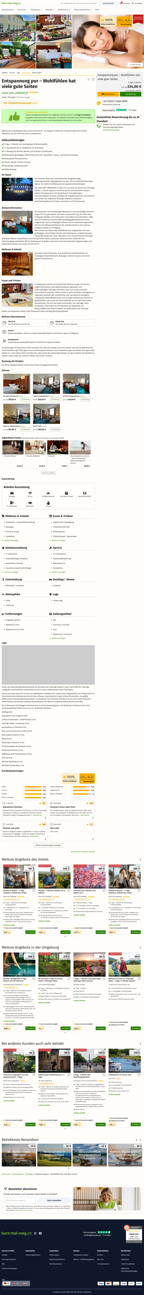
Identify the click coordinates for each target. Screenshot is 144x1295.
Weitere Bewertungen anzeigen (48, 845)
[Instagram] (35, 1234)
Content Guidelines (128, 1264)
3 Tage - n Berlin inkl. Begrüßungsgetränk (82, 1076)
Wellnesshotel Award (57, 1259)
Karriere (100, 1255)
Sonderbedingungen (111, 130)
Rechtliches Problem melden (83, 852)
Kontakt (4, 1255)
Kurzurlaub (21, 10)
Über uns (100, 1259)
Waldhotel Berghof (79, 984)
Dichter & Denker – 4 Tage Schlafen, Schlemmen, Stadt (120, 891)
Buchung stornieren (9, 1259)
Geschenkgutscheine (33, 1255)
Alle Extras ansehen (48, 473)
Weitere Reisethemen (82, 10)
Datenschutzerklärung (25, 1210)
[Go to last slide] (136, 1140)
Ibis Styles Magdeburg (45, 1081)
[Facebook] (40, 1234)
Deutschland (18, 1174)
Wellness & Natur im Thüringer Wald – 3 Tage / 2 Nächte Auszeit (122, 980)
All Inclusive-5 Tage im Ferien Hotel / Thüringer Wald (50, 980)
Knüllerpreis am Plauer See (120, 1075)
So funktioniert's (103, 1264)
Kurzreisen (6, 1174)
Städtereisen (35, 10)
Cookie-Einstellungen (9, 1268)
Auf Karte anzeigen (24, 97)
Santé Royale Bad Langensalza (13, 984)
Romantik (49, 10)
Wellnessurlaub (7, 10)
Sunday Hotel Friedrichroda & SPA (119, 984)
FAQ (3, 1264)
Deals (97, 10)
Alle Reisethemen (56, 1264)
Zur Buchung (25, 399)
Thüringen (29, 1174)
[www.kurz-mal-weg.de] (11, 3)
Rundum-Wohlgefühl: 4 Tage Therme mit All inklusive (14, 980)
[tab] (68, 1168)
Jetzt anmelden (54, 1200)
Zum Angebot (30, 932)
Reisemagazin (54, 1255)
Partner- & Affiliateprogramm (83, 1259)
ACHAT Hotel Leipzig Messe (12, 1081)
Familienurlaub (63, 10)
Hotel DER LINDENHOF (15, 92)
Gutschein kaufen (108, 3)
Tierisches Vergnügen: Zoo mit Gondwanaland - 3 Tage (15, 1076)
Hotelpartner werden (80, 1255)
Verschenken (109, 94)
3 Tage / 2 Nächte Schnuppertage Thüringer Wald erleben (87, 980)
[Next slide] (140, 1140)
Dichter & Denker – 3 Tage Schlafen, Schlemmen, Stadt (14, 891)
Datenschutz (125, 1255)
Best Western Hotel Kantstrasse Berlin (85, 1081)
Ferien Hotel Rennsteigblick (47, 984)
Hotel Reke (112, 1078)
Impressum (125, 1259)
